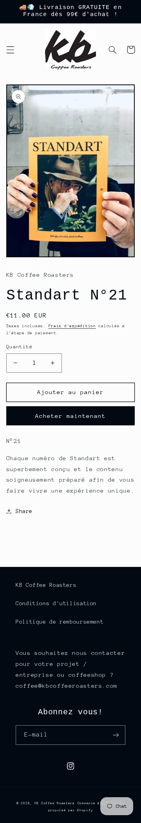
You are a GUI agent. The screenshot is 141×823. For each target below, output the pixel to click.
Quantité (19, 347)
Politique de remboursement (59, 622)
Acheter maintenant (70, 415)
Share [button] (24, 511)
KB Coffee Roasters (46, 585)
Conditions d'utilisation (56, 603)
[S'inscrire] (116, 734)
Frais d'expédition (72, 326)
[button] (10, 50)
